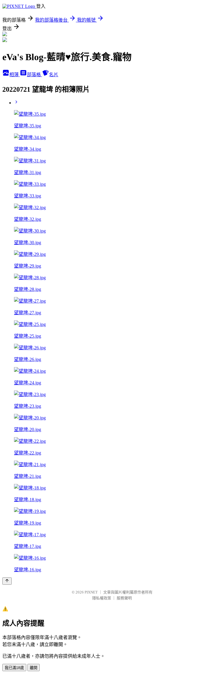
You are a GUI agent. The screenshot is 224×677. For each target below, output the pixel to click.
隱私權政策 (101, 598)
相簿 (14, 74)
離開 (33, 668)
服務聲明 (124, 598)
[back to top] (7, 581)
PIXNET (91, 592)
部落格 (34, 74)
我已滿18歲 (14, 668)
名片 (53, 74)
